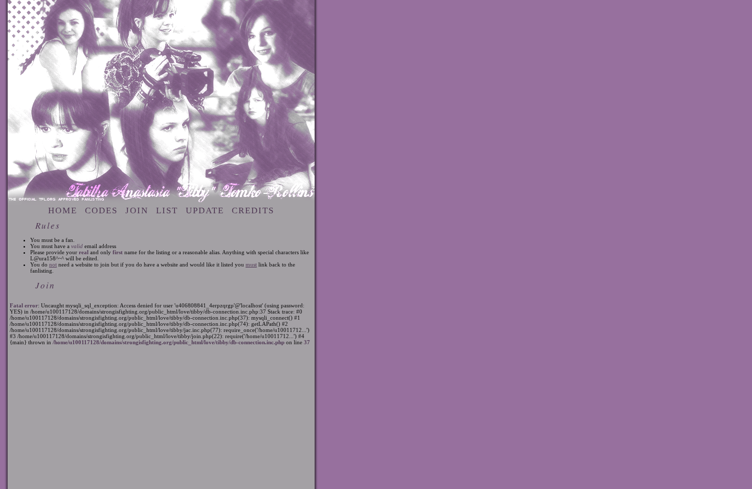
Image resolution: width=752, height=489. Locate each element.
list (167, 210)
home (62, 210)
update (205, 210)
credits (253, 210)
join (136, 210)
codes (101, 210)
